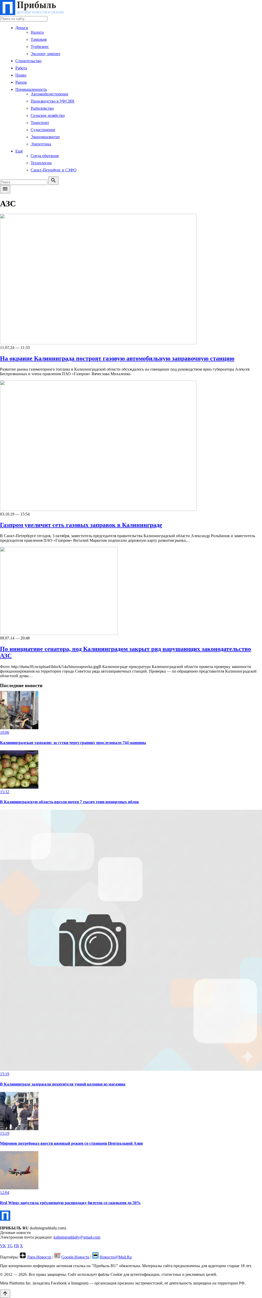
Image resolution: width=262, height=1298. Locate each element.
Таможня (39, 39)
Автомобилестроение (49, 94)
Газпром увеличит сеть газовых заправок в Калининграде (81, 525)
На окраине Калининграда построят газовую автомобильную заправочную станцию (117, 358)
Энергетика (41, 144)
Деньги (21, 28)
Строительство (28, 61)
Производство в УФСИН (52, 101)
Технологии (41, 163)
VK (3, 1246)
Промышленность (31, 89)
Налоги (37, 32)
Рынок (21, 82)
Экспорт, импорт (45, 54)
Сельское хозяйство (48, 115)
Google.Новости (75, 1257)
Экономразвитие (45, 137)
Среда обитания (45, 156)
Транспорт (40, 122)
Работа (21, 68)
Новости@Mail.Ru (116, 1257)
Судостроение (43, 130)
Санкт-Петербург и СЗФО (54, 170)
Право (20, 75)
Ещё (19, 151)
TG (10, 1246)
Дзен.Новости (39, 1257)
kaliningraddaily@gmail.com (76, 1237)
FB (16, 1246)
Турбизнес (40, 46)
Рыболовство (42, 108)
